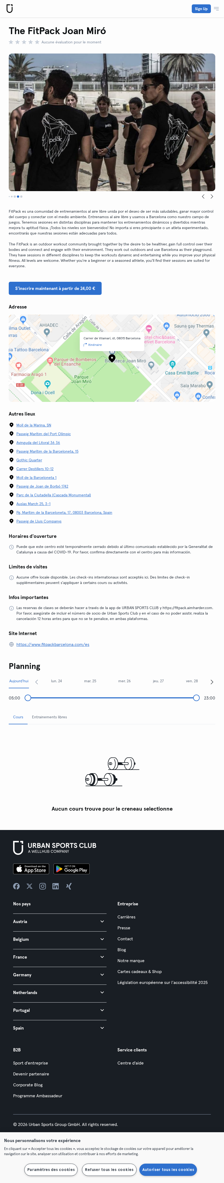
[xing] (69, 886)
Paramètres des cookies (51, 1169)
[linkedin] (55, 886)
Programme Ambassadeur (37, 1095)
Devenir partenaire (31, 1074)
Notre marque (131, 960)
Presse (123, 927)
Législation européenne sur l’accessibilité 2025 (162, 982)
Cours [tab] (18, 716)
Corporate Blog (28, 1084)
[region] (112, 1157)
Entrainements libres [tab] (49, 716)
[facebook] (16, 886)
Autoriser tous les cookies (168, 1169)
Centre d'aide (130, 1063)
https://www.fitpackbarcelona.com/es (52, 644)
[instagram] (42, 886)
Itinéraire (95, 345)
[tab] (9, 196)
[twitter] (29, 886)
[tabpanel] (112, 772)
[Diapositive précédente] (203, 196)
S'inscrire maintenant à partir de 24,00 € (55, 288)
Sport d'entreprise (30, 1063)
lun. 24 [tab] (56, 680)
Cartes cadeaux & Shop (139, 971)
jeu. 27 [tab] (158, 680)
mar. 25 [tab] (90, 680)
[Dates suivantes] (212, 681)
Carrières (126, 917)
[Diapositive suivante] (212, 196)
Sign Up (201, 8)
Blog (121, 949)
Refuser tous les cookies (109, 1169)
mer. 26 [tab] (124, 680)
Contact (125, 938)
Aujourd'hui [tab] (18, 680)
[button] (60, 921)
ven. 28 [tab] (192, 680)
